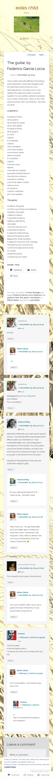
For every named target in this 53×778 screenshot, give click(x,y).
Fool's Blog (27, 396)
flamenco (38, 295)
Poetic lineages (33, 293)
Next (42, 55)
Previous (31, 55)
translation (35, 298)
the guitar (24, 298)
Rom (17, 298)
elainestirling (24, 422)
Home (26, 45)
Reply (11, 339)
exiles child (27, 7)
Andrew (21, 634)
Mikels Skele (13, 300)
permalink (35, 300)
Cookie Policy (10, 767)
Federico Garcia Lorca (23, 295)
